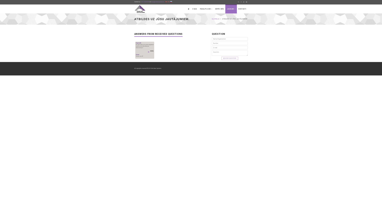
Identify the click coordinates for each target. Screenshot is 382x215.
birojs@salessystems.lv (157, 1)
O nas (194, 9)
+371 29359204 (145, 1)
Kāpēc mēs (219, 9)
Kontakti (242, 9)
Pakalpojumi (205, 9)
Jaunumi (230, 9)
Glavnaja (215, 19)
